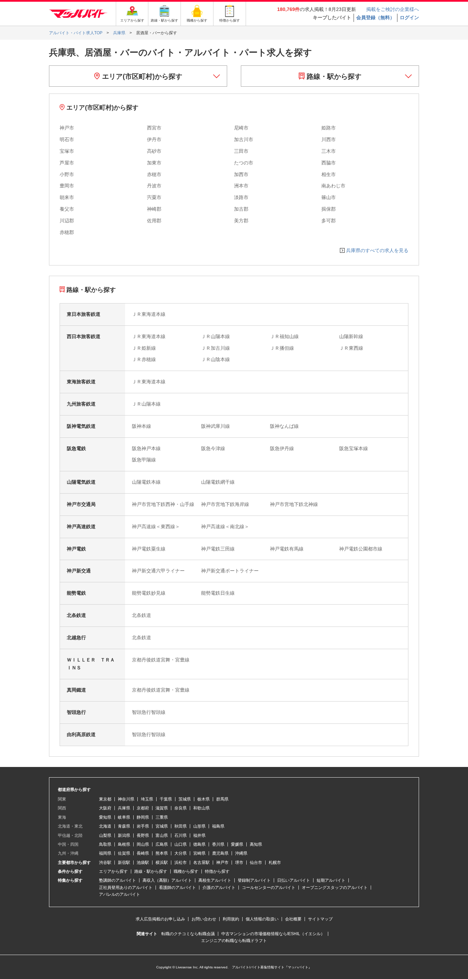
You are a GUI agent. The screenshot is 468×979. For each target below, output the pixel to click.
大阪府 (105, 808)
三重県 (162, 817)
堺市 (239, 862)
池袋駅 (143, 862)
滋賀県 (162, 808)
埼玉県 (147, 799)
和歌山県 (201, 808)
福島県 (218, 826)
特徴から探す (217, 871)
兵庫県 (124, 808)
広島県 (162, 844)
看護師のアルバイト (177, 887)
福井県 (199, 835)
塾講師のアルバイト (117, 880)
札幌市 (275, 862)
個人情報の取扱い (262, 919)
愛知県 (105, 817)
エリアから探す (113, 871)
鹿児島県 (220, 853)
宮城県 (162, 826)
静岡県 (143, 817)
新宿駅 (124, 862)
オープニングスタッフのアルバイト (335, 887)
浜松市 (180, 862)
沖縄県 (241, 853)
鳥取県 (105, 844)
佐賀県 (124, 853)
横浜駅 (162, 862)
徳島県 (199, 844)
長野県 (143, 835)
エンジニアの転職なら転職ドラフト (234, 940)
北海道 (105, 826)
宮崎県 (199, 853)
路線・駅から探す (333, 76)
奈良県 (180, 808)
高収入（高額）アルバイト (167, 880)
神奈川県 (126, 799)
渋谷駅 (105, 862)
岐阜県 (124, 817)
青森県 (124, 826)
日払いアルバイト (293, 880)
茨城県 (184, 799)
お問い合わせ (204, 919)
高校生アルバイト (214, 880)
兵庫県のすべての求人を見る (377, 250)
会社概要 (293, 919)
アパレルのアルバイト (119, 894)
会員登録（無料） (375, 17)
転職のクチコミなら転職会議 (188, 933)
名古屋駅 (201, 862)
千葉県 (166, 799)
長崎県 (143, 853)
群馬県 (222, 799)
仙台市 (256, 862)
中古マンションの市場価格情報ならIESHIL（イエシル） (273, 933)
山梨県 (105, 835)
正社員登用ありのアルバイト (125, 887)
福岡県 (105, 853)
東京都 (105, 799)
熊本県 (162, 853)
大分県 (180, 853)
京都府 (143, 808)
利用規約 (231, 919)
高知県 (256, 844)
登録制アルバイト (254, 880)
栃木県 (203, 799)
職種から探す (186, 871)
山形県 (199, 826)
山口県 (180, 844)
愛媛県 (237, 844)
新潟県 (124, 835)
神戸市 (222, 862)
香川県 (218, 844)
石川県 (180, 835)
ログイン (409, 17)
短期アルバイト (331, 880)
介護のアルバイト (218, 887)
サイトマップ (320, 919)
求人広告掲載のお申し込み (160, 919)
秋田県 (180, 826)
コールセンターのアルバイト (268, 887)
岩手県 (143, 826)
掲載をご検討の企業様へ (392, 9)
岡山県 (143, 844)
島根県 (124, 844)
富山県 (162, 835)
